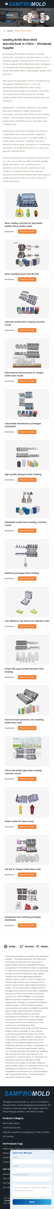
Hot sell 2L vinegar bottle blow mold (23, 869)
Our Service (8, 1187)
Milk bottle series (11, 1123)
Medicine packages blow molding (22, 573)
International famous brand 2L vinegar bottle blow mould (24, 374)
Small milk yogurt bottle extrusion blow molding (24, 670)
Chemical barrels (11, 1127)
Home (10, 31)
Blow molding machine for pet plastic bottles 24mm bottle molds (24, 225)
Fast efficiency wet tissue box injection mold (27, 621)
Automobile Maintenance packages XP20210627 (23, 425)
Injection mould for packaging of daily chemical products (27, 1132)
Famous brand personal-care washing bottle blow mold (24, 721)
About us (7, 1174)
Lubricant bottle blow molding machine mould (25, 323)
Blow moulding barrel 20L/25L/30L (22, 274)
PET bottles (8, 1136)
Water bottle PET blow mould (19, 821)
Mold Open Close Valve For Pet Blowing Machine (27, 1148)
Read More (9, 231)
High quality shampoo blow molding (23, 474)
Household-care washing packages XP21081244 (23, 919)
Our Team (8, 1183)
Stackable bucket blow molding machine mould (25, 524)
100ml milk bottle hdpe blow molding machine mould (23, 772)
